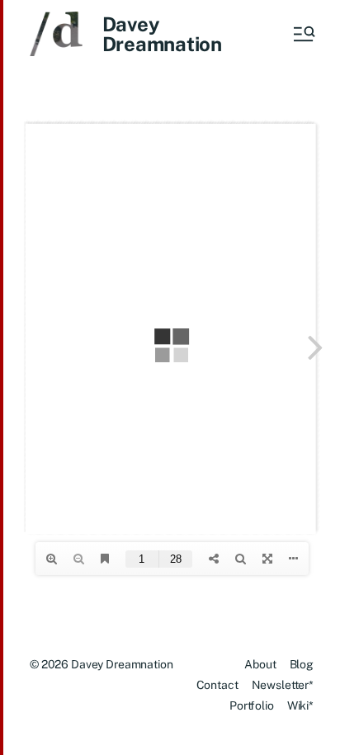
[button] (303, 34)
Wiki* (300, 705)
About (260, 664)
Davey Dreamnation (162, 34)
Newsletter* (283, 684)
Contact (217, 684)
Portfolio (251, 705)
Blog (302, 664)
